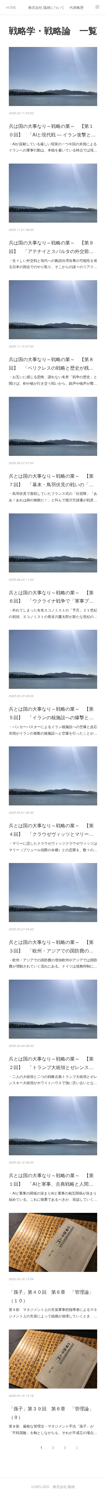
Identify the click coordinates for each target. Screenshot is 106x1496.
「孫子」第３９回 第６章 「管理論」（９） (51, 1412)
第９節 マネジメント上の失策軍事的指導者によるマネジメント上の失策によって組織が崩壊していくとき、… (53, 1312)
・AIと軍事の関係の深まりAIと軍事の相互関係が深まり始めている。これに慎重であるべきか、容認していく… (53, 1196)
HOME (11, 7)
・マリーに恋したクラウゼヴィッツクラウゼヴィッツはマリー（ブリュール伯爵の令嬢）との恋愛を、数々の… (53, 846)
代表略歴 (76, 7)
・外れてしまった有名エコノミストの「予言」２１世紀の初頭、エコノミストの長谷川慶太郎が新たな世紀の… (53, 613)
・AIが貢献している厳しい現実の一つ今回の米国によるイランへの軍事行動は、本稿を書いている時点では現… (53, 147)
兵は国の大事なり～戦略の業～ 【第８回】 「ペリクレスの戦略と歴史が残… (51, 363)
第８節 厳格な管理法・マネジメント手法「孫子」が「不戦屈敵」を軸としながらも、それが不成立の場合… (53, 1429)
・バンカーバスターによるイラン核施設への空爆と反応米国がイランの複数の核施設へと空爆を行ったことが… (53, 729)
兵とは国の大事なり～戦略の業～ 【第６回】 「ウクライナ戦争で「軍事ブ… (51, 596)
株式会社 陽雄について (46, 7)
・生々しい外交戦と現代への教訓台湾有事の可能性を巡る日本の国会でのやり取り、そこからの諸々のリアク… (53, 263)
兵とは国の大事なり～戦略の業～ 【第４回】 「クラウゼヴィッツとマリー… (51, 829)
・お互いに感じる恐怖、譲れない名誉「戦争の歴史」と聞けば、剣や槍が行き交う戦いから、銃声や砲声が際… (53, 380)
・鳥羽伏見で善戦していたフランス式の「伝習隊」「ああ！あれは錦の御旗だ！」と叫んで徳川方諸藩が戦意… (53, 496)
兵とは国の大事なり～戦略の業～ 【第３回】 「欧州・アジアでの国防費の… (51, 946)
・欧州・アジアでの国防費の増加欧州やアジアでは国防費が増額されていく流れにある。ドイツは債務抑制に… (53, 963)
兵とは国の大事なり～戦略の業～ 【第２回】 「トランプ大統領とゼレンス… (51, 1063)
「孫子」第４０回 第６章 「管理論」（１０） (51, 1296)
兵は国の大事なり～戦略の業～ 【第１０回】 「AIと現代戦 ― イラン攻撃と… (52, 130)
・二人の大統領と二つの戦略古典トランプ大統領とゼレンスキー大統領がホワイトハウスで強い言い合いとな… (53, 1079)
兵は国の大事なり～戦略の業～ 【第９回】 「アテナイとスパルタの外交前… (51, 247)
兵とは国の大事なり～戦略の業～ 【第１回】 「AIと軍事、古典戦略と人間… (51, 1179)
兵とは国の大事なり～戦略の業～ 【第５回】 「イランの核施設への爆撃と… (51, 713)
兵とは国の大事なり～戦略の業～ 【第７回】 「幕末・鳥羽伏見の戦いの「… (51, 480)
